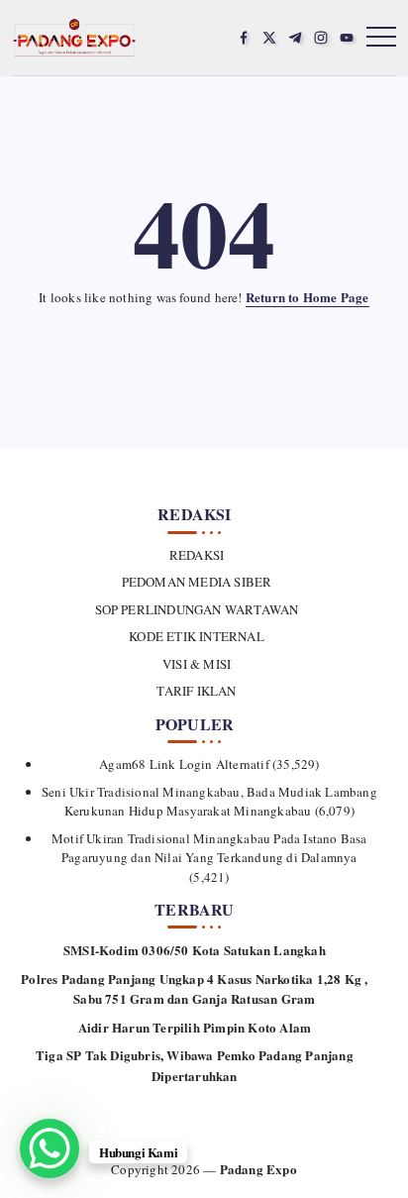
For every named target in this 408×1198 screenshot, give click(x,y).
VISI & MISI (196, 664)
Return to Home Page (307, 296)
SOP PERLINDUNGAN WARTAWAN (196, 609)
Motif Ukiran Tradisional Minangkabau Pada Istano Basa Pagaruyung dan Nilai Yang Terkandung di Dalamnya (209, 848)
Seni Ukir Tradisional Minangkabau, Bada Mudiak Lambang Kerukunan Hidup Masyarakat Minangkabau (209, 801)
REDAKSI (196, 555)
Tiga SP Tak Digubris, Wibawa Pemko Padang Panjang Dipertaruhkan (195, 1065)
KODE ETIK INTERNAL (196, 636)
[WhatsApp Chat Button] (49, 1148)
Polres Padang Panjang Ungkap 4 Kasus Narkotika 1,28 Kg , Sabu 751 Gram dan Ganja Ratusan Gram (194, 989)
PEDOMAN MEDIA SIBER (196, 582)
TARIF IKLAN (196, 691)
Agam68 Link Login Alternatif (184, 764)
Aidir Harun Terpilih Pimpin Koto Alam (194, 1027)
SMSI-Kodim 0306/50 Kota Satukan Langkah (194, 949)
